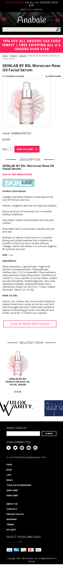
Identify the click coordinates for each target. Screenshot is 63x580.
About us (25, 9)
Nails (9, 480)
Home (5, 56)
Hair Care (12, 495)
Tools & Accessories (18, 485)
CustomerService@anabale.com (27, 457)
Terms (10, 524)
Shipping (11, 519)
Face (9, 464)
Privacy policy (15, 514)
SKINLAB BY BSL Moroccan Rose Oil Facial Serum (18, 381)
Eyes (9, 470)
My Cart (11, 529)
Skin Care (12, 490)
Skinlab (22, 56)
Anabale (31, 20)
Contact (38, 9)
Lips (8, 475)
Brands (13, 56)
